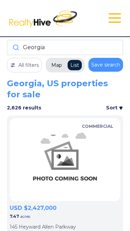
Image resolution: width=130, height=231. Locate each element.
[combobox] (65, 47)
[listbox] (65, 159)
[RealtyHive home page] (45, 18)
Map (56, 65)
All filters (28, 65)
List (74, 65)
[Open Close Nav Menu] (115, 18)
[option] (65, 159)
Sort (112, 108)
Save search (105, 65)
